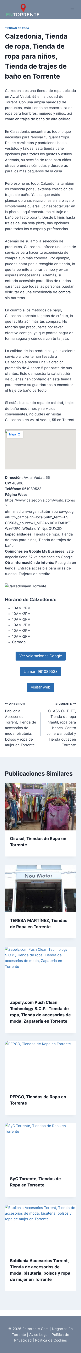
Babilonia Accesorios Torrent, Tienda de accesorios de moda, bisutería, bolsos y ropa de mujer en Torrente (20, 724)
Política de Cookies (51, 1340)
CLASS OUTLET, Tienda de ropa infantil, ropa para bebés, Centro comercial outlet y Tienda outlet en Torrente (61, 724)
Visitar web (40, 687)
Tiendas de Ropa (17, 28)
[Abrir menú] (72, 9)
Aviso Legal (38, 1335)
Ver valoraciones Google (40, 656)
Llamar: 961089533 (41, 671)
